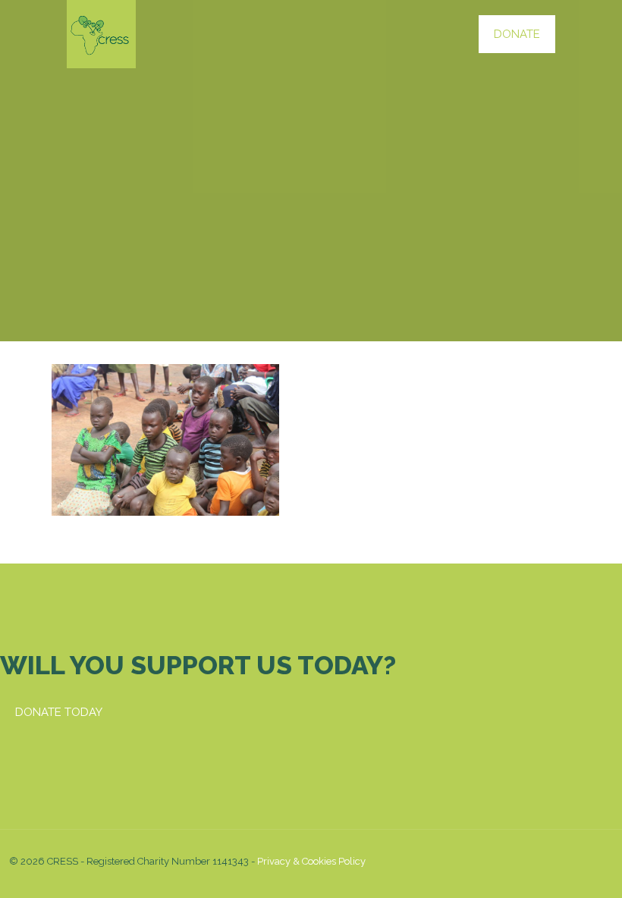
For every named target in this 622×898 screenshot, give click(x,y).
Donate (517, 34)
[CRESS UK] (101, 34)
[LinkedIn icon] (544, 861)
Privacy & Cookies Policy (311, 861)
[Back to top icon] (597, 862)
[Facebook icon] (512, 861)
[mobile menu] (435, 34)
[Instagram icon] (560, 861)
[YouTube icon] (528, 861)
